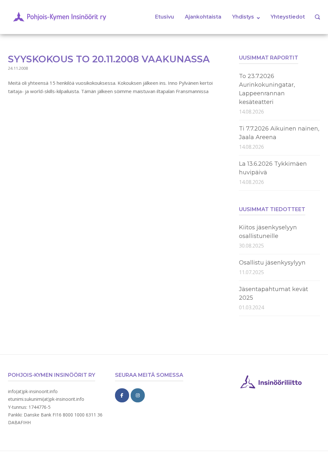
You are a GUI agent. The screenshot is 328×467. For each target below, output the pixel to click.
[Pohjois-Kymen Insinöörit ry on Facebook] (122, 395)
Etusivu (164, 17)
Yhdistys (243, 17)
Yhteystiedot (288, 17)
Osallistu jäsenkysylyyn (272, 262)
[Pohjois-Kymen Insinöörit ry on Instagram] (138, 395)
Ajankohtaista (203, 17)
